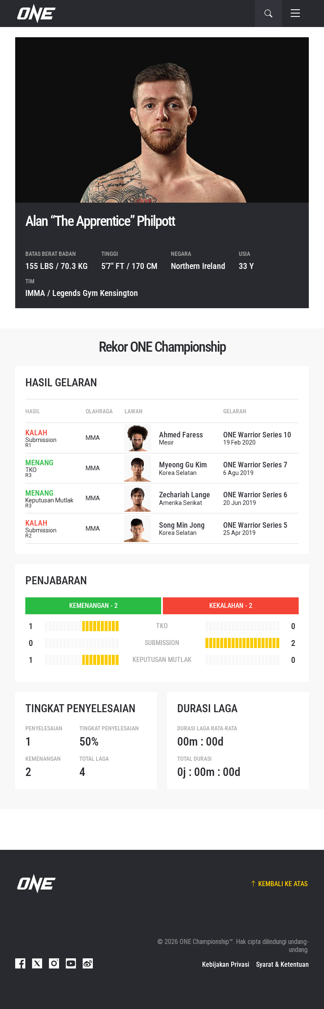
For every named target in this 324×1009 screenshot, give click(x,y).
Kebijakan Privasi (225, 964)
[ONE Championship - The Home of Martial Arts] (35, 13)
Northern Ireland (198, 266)
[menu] (295, 13)
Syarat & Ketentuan (282, 964)
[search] (268, 13)
